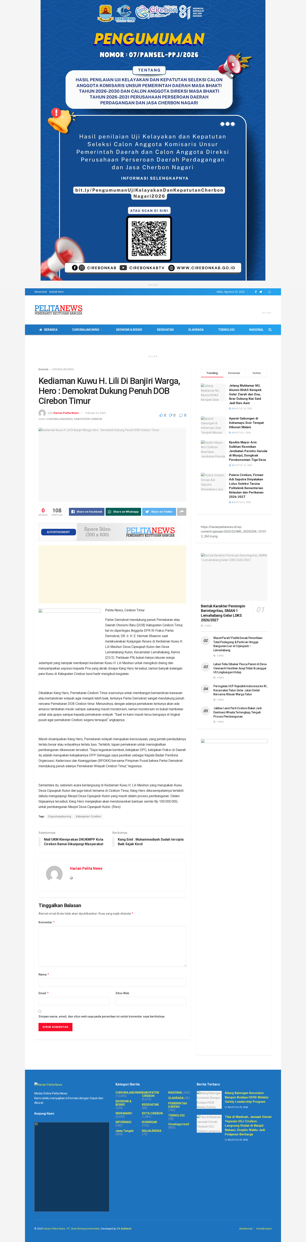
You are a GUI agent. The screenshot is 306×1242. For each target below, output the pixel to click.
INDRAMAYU (124, 1113)
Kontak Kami (56, 291)
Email (44, 993)
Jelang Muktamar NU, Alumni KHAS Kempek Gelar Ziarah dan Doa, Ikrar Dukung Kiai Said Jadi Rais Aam (245, 394)
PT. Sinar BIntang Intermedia (83, 1228)
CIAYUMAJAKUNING (85, 329)
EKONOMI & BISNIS (129, 329)
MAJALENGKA (151, 1130)
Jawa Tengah (125, 1130)
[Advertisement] (112, 574)
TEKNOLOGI (226, 329)
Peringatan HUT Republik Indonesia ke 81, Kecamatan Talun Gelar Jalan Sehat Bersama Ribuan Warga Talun (240, 690)
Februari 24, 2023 (95, 412)
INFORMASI (123, 1122)
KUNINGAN (149, 1122)
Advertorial (40, 291)
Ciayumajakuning (59, 816)
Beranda (43, 369)
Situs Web (122, 993)
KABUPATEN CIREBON (88, 419)
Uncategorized (178, 1124)
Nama (44, 974)
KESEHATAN (165, 329)
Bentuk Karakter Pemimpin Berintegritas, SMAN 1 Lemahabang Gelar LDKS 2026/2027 (223, 613)
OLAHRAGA (196, 329)
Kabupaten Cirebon (88, 816)
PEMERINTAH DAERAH (177, 1105)
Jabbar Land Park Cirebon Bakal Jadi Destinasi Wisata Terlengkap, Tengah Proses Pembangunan (237, 712)
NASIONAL (256, 329)
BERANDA (50, 329)
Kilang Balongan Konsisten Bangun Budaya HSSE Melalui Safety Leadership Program (246, 1097)
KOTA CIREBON (152, 1113)
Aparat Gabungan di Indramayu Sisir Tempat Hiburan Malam (246, 423)
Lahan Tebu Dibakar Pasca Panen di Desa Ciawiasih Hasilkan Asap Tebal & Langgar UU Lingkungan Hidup (240, 668)
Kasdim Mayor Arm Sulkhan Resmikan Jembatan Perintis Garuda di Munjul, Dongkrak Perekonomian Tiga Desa (248, 451)
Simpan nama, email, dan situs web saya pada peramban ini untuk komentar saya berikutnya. (102, 1016)
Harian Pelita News (66, 412)
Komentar (47, 922)
